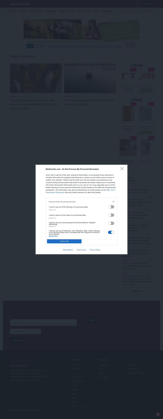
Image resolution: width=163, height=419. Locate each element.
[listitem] (81, 201)
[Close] (123, 169)
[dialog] (81, 209)
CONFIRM (64, 241)
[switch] (111, 206)
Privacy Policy (95, 250)
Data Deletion (68, 250)
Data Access (81, 250)
